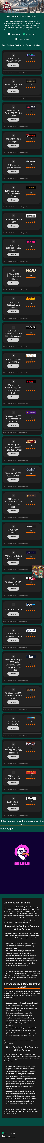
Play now (13, 65)
